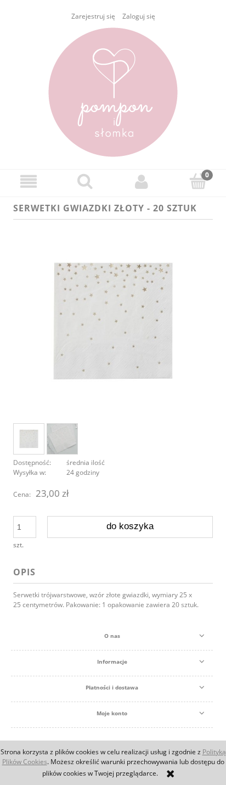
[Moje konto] (141, 181)
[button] (28, 181)
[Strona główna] (113, 92)
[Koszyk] (198, 181)
